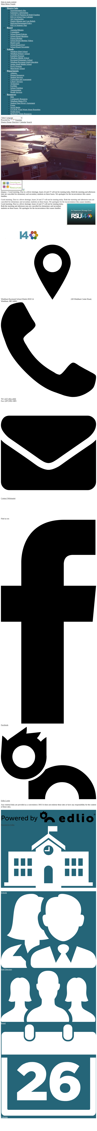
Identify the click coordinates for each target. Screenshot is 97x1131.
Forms (12, 105)
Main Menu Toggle (8, 4)
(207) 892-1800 (10, 399)
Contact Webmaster (8, 498)
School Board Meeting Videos (21, 41)
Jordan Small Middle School (21, 64)
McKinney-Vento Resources (21, 114)
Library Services (16, 82)
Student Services (16, 77)
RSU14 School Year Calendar (21, 17)
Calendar (23, 122)
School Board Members (19, 36)
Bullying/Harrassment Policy (21, 23)
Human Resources (17, 75)
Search (29, 122)
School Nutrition (16, 88)
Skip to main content (8, 2)
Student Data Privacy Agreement (22, 103)
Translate (18, 120)
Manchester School (17, 69)
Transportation (15, 90)
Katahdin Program (17, 56)
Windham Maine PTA (18, 101)
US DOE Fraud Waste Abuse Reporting (25, 110)
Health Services (16, 92)
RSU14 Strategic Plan (18, 25)
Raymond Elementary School (21, 60)
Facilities (13, 86)
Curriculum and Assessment (20, 79)
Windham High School (19, 52)
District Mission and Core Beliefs (22, 21)
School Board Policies (18, 34)
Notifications (15, 112)
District (3, 192)
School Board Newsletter (19, 47)
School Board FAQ (17, 45)
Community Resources (18, 99)
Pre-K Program (16, 66)
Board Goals (15, 43)
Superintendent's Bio (18, 11)
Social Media (15, 107)
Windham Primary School (20, 54)
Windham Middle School (19, 58)
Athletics (13, 73)
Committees (14, 32)
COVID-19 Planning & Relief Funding (25, 15)
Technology (14, 84)
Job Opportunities (17, 19)
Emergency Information (19, 13)
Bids (12, 97)
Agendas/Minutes (17, 30)
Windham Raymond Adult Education (24, 62)
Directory (15, 122)
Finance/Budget (16, 38)
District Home (6, 122)
